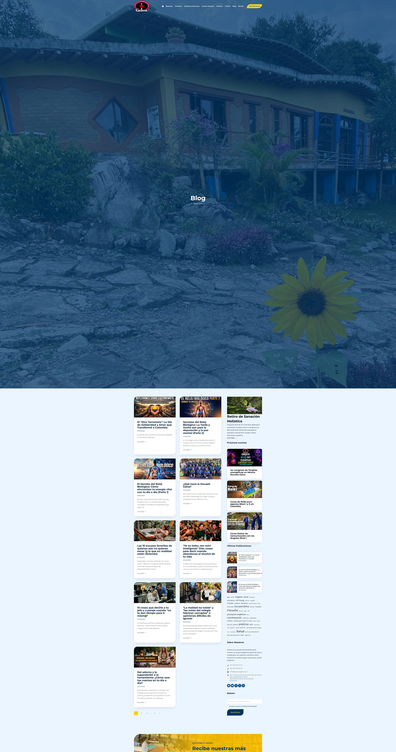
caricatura (231, 600)
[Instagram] (243, 685)
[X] (239, 685)
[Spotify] (228, 685)
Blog (234, 6)
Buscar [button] (241, 6)
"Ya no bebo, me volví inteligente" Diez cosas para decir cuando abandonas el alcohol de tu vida (199, 551)
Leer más (141, 442)
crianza (252, 600)
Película (229, 624)
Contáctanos (254, 6)
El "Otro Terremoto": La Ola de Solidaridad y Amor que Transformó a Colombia (154, 425)
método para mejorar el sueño (243, 621)
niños (254, 621)
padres (258, 621)
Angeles (239, 597)
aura (246, 597)
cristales (230, 603)
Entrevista (230, 606)
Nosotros (169, 6)
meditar (230, 621)
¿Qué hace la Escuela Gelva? (196, 485)
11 (154, 713)
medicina (246, 618)
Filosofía (232, 610)
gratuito (241, 611)
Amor (232, 597)
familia (252, 606)
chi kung (240, 600)
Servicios (178, 6)
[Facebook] (236, 685)
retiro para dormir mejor (253, 627)
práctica (244, 624)
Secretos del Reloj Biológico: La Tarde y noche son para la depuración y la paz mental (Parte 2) (196, 427)
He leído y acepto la (243, 706)
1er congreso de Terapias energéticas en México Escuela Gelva (243, 472)
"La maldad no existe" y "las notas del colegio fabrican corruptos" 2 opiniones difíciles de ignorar (198, 613)
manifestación (234, 617)
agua (228, 597)
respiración (257, 624)
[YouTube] (232, 685)
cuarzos (237, 603)
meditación (253, 618)
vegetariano (248, 635)
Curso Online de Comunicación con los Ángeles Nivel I (242, 535)
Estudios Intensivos (191, 6)
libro (248, 614)
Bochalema (252, 597)
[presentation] (244, 405)
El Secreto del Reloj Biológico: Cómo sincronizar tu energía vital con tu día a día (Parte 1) (154, 488)
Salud (240, 631)
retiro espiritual (231, 627)
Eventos (220, 6)
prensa (235, 624)
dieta (259, 603)
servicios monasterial (252, 632)
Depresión (244, 603)
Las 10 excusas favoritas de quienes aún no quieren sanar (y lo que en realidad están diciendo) (154, 549)
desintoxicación (253, 603)
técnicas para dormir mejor (235, 635)
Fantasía (258, 607)
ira (248, 611)
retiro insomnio (240, 627)
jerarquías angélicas (236, 614)
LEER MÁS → (232, 438)
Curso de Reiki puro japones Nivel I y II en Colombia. (242, 504)
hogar (245, 611)
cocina (247, 600)
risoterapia (232, 632)
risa (228, 632)
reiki (251, 624)
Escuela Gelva (241, 606)
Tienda (227, 6)
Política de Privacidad (249, 706)
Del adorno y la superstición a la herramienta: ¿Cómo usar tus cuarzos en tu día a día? (153, 678)
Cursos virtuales (208, 6)
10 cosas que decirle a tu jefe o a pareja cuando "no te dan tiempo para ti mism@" (154, 611)
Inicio (195, 203)
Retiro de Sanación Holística (243, 418)
